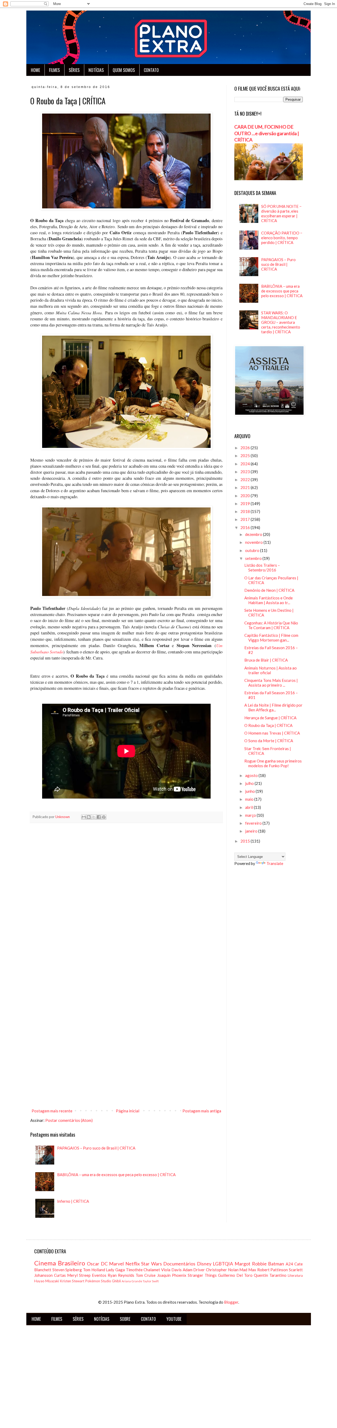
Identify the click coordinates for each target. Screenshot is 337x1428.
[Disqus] (126, 901)
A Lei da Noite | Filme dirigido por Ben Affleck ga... (273, 707)
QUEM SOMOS (124, 70)
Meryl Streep (79, 1275)
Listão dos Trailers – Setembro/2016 (262, 567)
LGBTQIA (223, 1263)
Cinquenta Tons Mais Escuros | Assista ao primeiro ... (271, 682)
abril (249, 807)
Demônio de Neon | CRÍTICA (269, 590)
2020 (245, 495)
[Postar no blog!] (88, 817)
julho (250, 783)
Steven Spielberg (67, 1269)
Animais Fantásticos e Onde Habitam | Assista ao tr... (268, 600)
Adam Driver (194, 1269)
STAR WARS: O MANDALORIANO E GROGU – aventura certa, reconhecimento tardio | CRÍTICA (280, 322)
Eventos (99, 1275)
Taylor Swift (151, 1281)
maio (249, 799)
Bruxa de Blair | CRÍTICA (266, 660)
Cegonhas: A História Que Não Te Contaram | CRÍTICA (271, 625)
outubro (252, 550)
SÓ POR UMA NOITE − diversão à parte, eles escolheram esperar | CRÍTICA (281, 213)
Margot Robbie (251, 1263)
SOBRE (125, 1319)
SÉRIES (74, 70)
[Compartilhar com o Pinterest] (103, 817)
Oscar (93, 1263)
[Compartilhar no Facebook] (98, 817)
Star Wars (151, 1263)
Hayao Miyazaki (46, 1281)
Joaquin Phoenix (171, 1275)
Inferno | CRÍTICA (73, 1201)
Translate (274, 863)
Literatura (295, 1275)
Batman (276, 1263)
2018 (245, 511)
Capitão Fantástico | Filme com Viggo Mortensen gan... (271, 637)
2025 (245, 455)
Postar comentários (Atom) (69, 1120)
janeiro (251, 831)
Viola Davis (171, 1269)
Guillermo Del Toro (235, 1275)
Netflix (132, 1263)
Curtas (60, 1275)
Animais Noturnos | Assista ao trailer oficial (270, 670)
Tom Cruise (146, 1275)
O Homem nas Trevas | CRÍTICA (272, 733)
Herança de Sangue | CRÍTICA (270, 717)
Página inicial (127, 1110)
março (251, 815)
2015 (245, 841)
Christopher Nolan (222, 1269)
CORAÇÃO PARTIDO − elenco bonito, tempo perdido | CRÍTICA (282, 238)
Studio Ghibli (111, 1281)
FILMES (54, 70)
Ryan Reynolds (121, 1275)
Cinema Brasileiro (59, 1263)
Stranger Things (202, 1275)
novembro (254, 542)
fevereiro (253, 823)
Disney (204, 1263)
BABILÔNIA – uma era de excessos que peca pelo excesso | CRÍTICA (116, 1174)
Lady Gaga (115, 1269)
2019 (245, 503)
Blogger (231, 1302)
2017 (245, 519)
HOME (35, 70)
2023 (245, 471)
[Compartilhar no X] (93, 817)
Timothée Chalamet (143, 1269)
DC (104, 1263)
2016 (245, 527)
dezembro (254, 534)
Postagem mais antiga (201, 1110)
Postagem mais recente (52, 1110)
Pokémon (92, 1281)
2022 (245, 479)
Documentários (179, 1263)
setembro (253, 558)
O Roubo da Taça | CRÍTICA (268, 725)
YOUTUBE (173, 1319)
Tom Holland (94, 1269)
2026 (245, 447)
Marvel (116, 1263)
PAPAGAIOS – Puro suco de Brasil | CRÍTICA (96, 1148)
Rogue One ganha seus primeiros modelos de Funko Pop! (273, 763)
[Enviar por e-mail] (83, 817)
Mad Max (247, 1269)
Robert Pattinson (272, 1269)
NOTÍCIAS (96, 70)
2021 (245, 487)
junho (250, 791)
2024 (245, 463)
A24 (289, 1263)
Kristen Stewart (72, 1281)
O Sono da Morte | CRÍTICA (268, 740)
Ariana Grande (132, 1281)
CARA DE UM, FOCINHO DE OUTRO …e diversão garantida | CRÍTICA (266, 133)
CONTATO (151, 70)
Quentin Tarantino (270, 1275)
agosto (252, 775)
